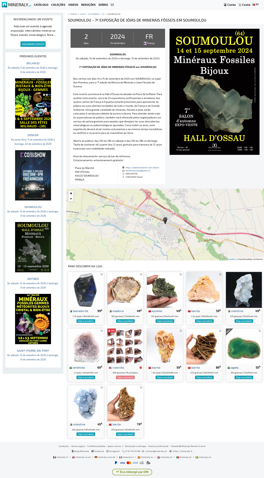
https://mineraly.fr (183, 451)
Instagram (114, 451)
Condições (64, 446)
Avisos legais (78, 446)
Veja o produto (86, 321)
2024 (82, 14)
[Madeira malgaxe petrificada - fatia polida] (125, 289)
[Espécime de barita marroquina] (204, 346)
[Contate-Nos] (112, 4)
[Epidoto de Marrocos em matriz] (165, 289)
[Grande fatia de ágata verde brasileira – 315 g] (244, 346)
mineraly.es (147, 457)
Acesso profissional (158, 446)
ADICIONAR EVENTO (33, 44)
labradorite (80, 311)
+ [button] (71, 193)
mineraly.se (204, 457)
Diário (73, 14)
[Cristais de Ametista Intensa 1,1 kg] (86, 346)
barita (195, 311)
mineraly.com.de (106, 457)
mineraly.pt (185, 457)
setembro (93, 14)
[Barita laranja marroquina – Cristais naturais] (165, 346)
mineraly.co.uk (83, 457)
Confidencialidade (96, 446)
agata (234, 367)
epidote (156, 311)
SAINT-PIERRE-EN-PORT (33, 355)
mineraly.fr (62, 457)
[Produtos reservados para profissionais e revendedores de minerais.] (141, 367)
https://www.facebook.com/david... (143, 167)
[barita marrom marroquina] (125, 403)
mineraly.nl (166, 457)
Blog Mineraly (81, 451)
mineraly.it (128, 457)
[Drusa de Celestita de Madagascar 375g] (244, 289)
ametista (78, 367)
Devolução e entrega (135, 446)
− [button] (71, 199)
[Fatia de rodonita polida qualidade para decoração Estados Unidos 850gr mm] (125, 346)
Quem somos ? (115, 446)
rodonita (118, 367)
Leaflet (232, 259)
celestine (236, 311)
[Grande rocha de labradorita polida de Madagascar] (86, 289)
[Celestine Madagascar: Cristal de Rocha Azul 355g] (86, 403)
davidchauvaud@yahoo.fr (138, 170)
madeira (118, 311)
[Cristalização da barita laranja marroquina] (204, 289)
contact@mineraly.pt (156, 451)
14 (103, 14)
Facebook (99, 451)
